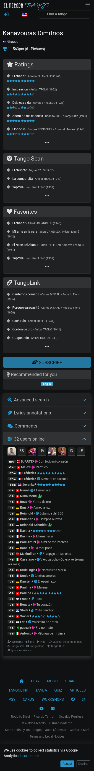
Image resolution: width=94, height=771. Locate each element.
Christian (26, 519)
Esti (23, 622)
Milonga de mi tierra (51, 633)
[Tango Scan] (39, 479)
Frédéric (28, 473)
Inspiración (20, 89)
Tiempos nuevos (50, 519)
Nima (24, 490)
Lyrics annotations (32, 413)
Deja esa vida (21, 102)
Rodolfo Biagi (20, 716)
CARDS (28, 699)
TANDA (41, 690)
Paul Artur (27, 542)
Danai (24, 548)
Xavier (25, 616)
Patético (41, 467)
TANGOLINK (18, 690)
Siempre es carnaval (55, 479)
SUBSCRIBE (50, 362)
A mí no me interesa (54, 542)
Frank (24, 599)
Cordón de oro (22, 329)
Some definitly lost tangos (23, 730)
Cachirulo (19, 321)
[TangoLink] (41, 554)
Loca (38, 599)
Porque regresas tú (25, 307)
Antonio (25, 633)
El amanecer (43, 490)
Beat (23, 502)
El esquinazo (47, 581)
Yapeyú (17, 187)
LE (81, 451)
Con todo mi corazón (53, 461)
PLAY (35, 681)
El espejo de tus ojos (57, 554)
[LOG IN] (6, 14)
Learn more (29, 756)
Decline (83, 764)
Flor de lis (19, 129)
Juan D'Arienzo (55, 730)
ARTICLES (78, 690)
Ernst (24, 507)
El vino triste (44, 627)
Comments (26, 426)
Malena (42, 587)
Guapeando (20, 338)
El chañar (19, 76)
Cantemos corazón (25, 294)
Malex (25, 467)
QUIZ (58, 690)
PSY (12, 699)
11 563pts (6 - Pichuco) (26, 49)
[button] (24, 15)
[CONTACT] (52, 708)
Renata (25, 604)
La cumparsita (22, 178)
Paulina (25, 587)
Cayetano (27, 559)
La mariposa (43, 548)
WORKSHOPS (53, 699)
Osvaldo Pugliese (71, 716)
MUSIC (52, 681)
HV (41, 451)
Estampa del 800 (51, 513)
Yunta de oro (41, 502)
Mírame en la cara (24, 231)
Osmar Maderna (60, 723)
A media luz (41, 507)
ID (71, 451)
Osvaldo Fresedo (34, 723)
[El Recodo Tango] (21, 681)
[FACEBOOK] (73, 699)
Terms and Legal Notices (47, 736)
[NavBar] (87, 4)
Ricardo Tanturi (44, 716)
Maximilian (28, 554)
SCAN (70, 681)
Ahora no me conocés (27, 116)
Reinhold (27, 513)
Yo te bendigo (44, 610)
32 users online (29, 439)
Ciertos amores (45, 576)
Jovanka (28, 484)
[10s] (8, 76)
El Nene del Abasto (25, 245)
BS (21, 451)
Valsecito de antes (45, 622)
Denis (24, 576)
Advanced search (31, 400)
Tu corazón (44, 604)
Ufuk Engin (28, 570)
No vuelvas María (53, 570)
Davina (25, 530)
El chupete (19, 170)
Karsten (25, 581)
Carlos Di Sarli (79, 730)
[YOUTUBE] (41, 708)
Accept (67, 764)
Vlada (24, 610)
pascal (25, 627)
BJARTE (27, 461)
